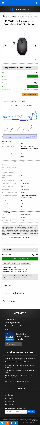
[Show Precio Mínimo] (26, 105)
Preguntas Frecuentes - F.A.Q (14, 326)
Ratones (27, 16)
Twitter (10, 398)
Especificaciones (10, 301)
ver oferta (32, 76)
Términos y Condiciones (12, 323)
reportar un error (25, 263)
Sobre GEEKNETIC (10, 319)
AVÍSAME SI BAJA (16, 263)
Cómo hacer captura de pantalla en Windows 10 (20, 359)
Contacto (8, 329)
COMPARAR (6, 263)
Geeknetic (6, 16)
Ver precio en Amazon (30, 94)
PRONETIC (35, 420)
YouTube (11, 401)
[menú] (3, 3)
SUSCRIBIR (31, 412)
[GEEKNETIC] (20, 9)
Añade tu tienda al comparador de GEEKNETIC (20, 237)
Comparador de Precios (17, 16)
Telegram (11, 405)
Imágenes (7, 285)
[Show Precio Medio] (13, 105)
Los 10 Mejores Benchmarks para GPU (17, 381)
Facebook (11, 395)
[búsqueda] (37, 3)
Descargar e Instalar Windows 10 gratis (17, 362)
